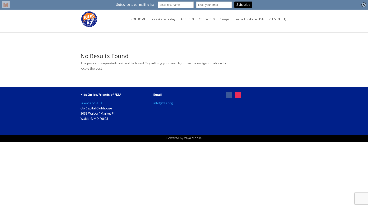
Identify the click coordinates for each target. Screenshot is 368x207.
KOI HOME (138, 19)
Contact (205, 19)
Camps (224, 19)
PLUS (272, 19)
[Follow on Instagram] (238, 95)
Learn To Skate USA (249, 19)
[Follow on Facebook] (229, 95)
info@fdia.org (163, 103)
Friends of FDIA (91, 103)
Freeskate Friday (163, 19)
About (185, 19)
